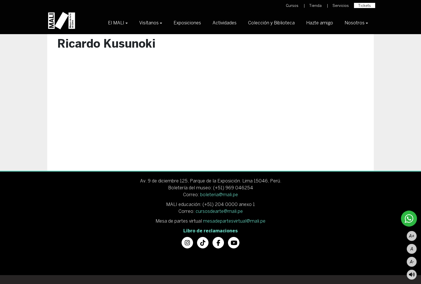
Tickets (364, 5)
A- (412, 261)
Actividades (225, 22)
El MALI (116, 22)
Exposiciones (187, 22)
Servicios (341, 5)
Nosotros (355, 22)
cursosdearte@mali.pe (219, 211)
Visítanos (149, 22)
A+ (411, 236)
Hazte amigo (319, 22)
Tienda (315, 5)
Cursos (292, 5)
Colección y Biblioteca (271, 22)
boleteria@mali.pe (219, 194)
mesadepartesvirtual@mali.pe (234, 220)
